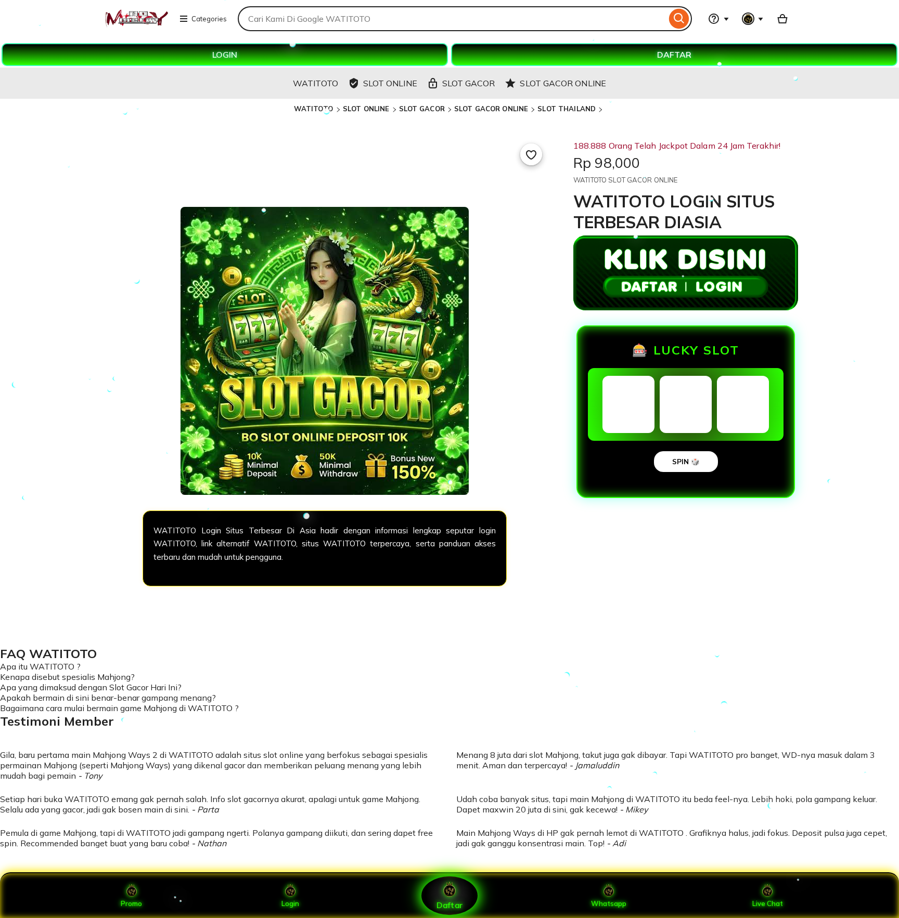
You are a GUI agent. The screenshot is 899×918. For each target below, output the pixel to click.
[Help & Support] (718, 18)
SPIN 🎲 (686, 461)
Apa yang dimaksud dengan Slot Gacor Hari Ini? (91, 687)
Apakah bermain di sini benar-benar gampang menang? (108, 697)
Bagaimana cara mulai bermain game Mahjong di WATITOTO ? (119, 708)
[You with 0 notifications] (753, 18)
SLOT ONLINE (366, 108)
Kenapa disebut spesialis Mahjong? (67, 677)
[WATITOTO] (136, 25)
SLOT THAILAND (566, 108)
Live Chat (767, 903)
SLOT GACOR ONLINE (491, 108)
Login (290, 903)
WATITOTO (314, 108)
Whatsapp (608, 903)
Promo (131, 903)
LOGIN (224, 54)
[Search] (679, 18)
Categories (209, 19)
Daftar (449, 905)
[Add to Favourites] (531, 154)
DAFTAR (674, 54)
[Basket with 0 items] (782, 18)
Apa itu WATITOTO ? (40, 666)
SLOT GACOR (422, 108)
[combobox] (452, 18)
